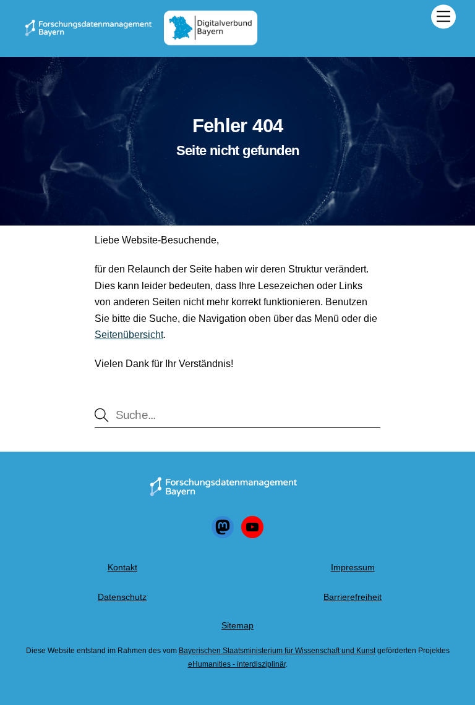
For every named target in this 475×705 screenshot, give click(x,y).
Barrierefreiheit (352, 597)
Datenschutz (122, 597)
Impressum (353, 567)
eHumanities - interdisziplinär (237, 664)
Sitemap (237, 625)
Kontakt (122, 567)
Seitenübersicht (129, 334)
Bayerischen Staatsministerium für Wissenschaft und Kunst (277, 650)
